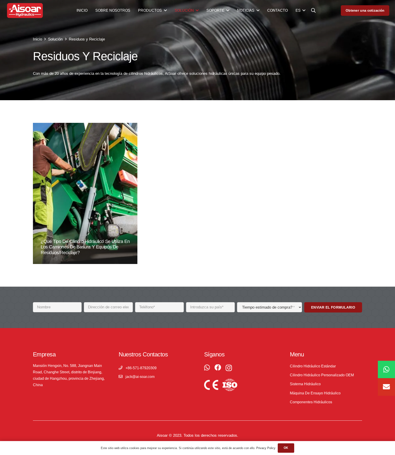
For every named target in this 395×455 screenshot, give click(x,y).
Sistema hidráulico (305, 384)
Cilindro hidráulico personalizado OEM (322, 375)
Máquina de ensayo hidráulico (315, 393)
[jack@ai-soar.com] (122, 377)
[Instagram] (229, 368)
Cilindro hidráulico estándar (313, 366)
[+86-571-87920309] (122, 368)
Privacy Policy (265, 448)
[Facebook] (217, 367)
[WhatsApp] (207, 367)
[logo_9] (25, 10)
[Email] (386, 387)
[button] (313, 10)
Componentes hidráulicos (311, 402)
